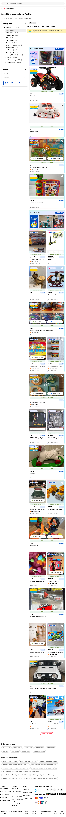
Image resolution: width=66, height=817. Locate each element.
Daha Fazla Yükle (47, 733)
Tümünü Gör (59, 48)
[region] (47, 58)
